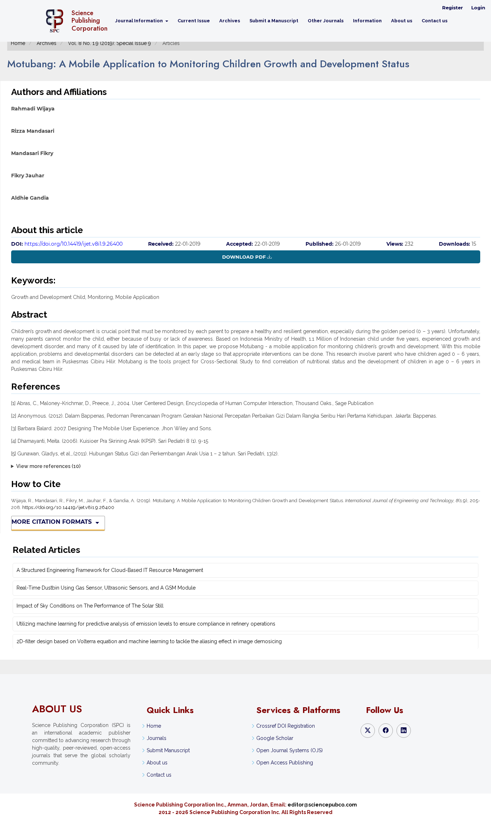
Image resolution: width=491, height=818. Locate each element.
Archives (229, 20)
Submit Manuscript (168, 750)
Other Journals (326, 20)
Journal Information (139, 20)
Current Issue (194, 20)
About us (401, 20)
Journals (156, 738)
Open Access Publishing (284, 762)
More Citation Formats (52, 521)
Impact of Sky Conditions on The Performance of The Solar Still (90, 606)
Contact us (435, 20)
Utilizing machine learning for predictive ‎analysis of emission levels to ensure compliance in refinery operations (146, 624)
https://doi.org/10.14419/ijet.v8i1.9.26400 (73, 244)
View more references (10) (48, 466)
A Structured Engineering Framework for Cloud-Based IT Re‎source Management (110, 570)
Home (18, 43)
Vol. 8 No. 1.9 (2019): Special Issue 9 (109, 43)
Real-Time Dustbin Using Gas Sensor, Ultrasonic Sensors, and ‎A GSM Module (106, 588)
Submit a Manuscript (273, 20)
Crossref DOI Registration (285, 725)
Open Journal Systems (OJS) (289, 750)
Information (367, 20)
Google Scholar (274, 738)
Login (478, 7)
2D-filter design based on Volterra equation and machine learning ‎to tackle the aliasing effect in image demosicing (149, 641)
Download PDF (244, 257)
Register (452, 7)
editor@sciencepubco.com (322, 805)
